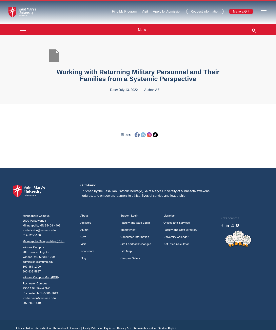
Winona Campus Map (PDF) (41, 277)
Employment (128, 229)
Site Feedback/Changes (135, 244)
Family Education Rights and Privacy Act (107, 328)
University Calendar (176, 236)
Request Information (202, 12)
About (84, 215)
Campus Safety (130, 258)
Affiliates (85, 222)
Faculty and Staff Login (135, 222)
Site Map (126, 251)
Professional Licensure (67, 328)
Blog (83, 258)
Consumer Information (134, 236)
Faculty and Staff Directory (180, 229)
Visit (143, 12)
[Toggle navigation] (264, 10)
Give (83, 236)
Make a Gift (240, 12)
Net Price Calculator (176, 244)
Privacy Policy (25, 328)
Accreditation (43, 328)
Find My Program (124, 12)
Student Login (129, 215)
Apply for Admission (165, 12)
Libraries (169, 215)
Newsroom (87, 251)
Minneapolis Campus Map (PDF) (43, 241)
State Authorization (145, 328)
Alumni (84, 229)
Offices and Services (176, 222)
